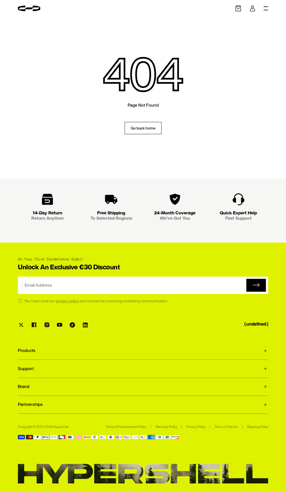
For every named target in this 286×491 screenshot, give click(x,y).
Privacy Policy (196, 427)
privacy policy (67, 301)
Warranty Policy (166, 427)
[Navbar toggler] (266, 8)
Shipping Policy (257, 427)
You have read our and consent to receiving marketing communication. (96, 301)
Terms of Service (226, 427)
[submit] (256, 285)
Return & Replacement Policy (126, 427)
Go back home (143, 128)
